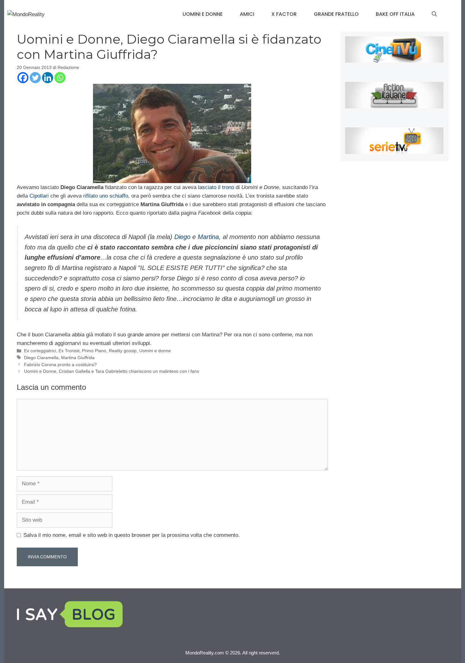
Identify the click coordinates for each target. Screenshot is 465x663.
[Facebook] (22, 77)
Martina (208, 236)
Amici (247, 14)
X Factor (284, 14)
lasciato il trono (215, 187)
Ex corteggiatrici (40, 350)
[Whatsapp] (59, 77)
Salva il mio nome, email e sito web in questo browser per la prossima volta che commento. (131, 535)
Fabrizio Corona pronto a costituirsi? (60, 364)
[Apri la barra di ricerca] (434, 14)
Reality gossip (123, 350)
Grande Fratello (336, 14)
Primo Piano (94, 350)
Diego (182, 236)
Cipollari (39, 196)
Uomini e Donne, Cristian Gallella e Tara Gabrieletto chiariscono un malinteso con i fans (111, 371)
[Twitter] (35, 77)
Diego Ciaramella (41, 357)
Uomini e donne (203, 14)
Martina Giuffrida (78, 357)
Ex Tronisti (69, 350)
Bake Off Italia (395, 14)
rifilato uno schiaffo (105, 196)
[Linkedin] (47, 77)
